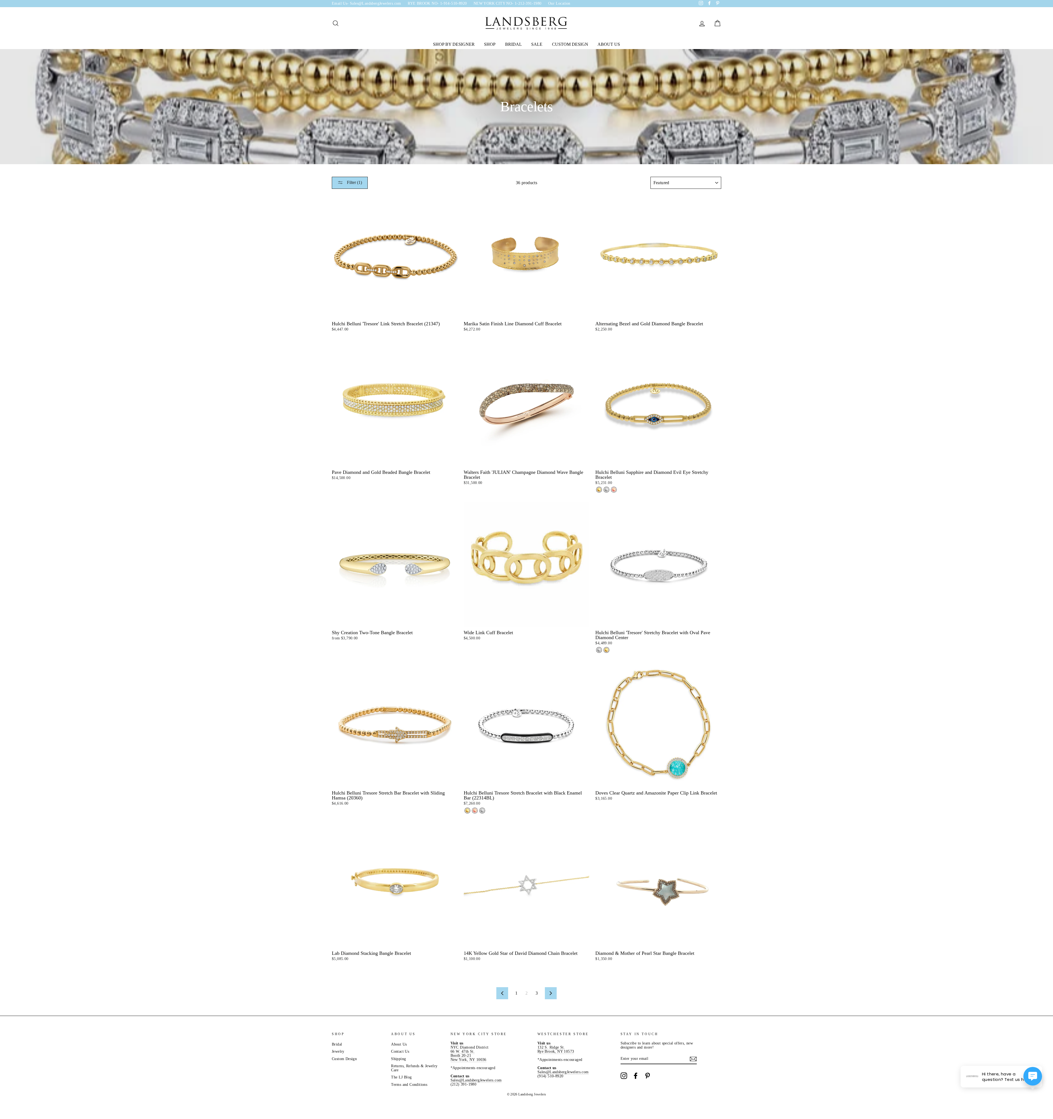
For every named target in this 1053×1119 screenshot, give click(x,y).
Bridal (513, 44)
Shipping (398, 1059)
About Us (609, 44)
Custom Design (570, 44)
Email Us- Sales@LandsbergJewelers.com (366, 3)
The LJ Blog (401, 1077)
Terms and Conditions (409, 1085)
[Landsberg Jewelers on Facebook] (635, 1075)
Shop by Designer (454, 44)
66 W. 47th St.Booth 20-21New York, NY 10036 (468, 1055)
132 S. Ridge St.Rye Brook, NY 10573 (555, 1049)
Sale (536, 44)
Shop (490, 44)
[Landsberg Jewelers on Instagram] (624, 1075)
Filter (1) (354, 182)
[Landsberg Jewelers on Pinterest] (647, 1075)
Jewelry (338, 1051)
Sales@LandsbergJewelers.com (476, 1080)
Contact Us (400, 1051)
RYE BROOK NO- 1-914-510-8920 (437, 3)
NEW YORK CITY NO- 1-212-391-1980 (508, 3)
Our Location (559, 3)
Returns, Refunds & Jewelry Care (414, 1068)
